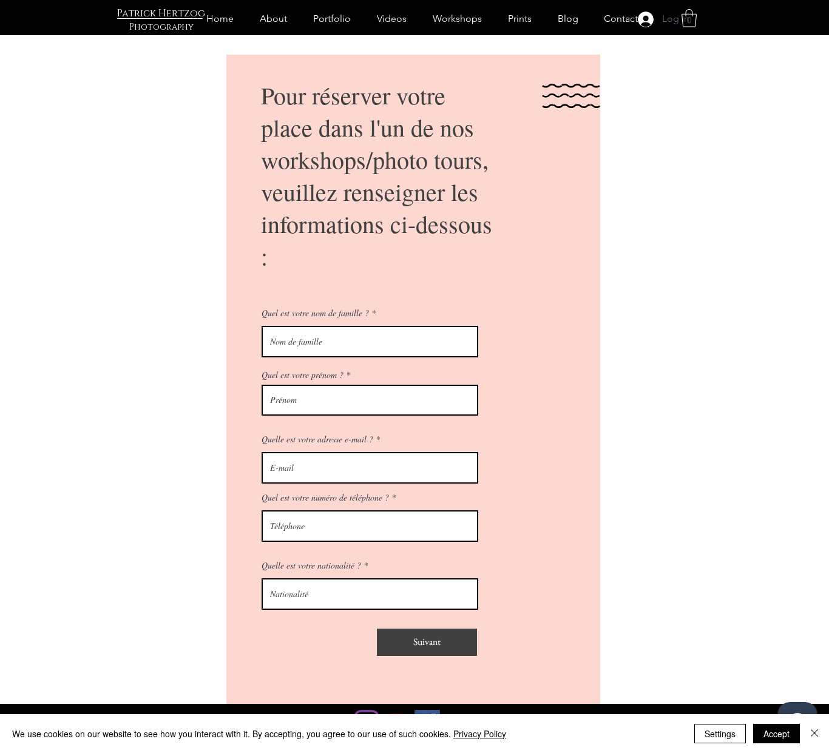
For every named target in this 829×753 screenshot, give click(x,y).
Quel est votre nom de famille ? (315, 313)
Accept (776, 734)
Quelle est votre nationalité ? (311, 565)
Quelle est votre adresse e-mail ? (317, 439)
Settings (720, 734)
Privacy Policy (479, 734)
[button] (689, 18)
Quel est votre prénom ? (302, 375)
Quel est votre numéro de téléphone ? (325, 497)
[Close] (814, 733)
